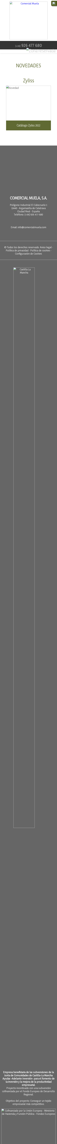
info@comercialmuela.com (32, 227)
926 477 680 (28, 45)
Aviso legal (46, 247)
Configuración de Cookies (28, 253)
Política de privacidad (17, 250)
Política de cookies (40, 250)
